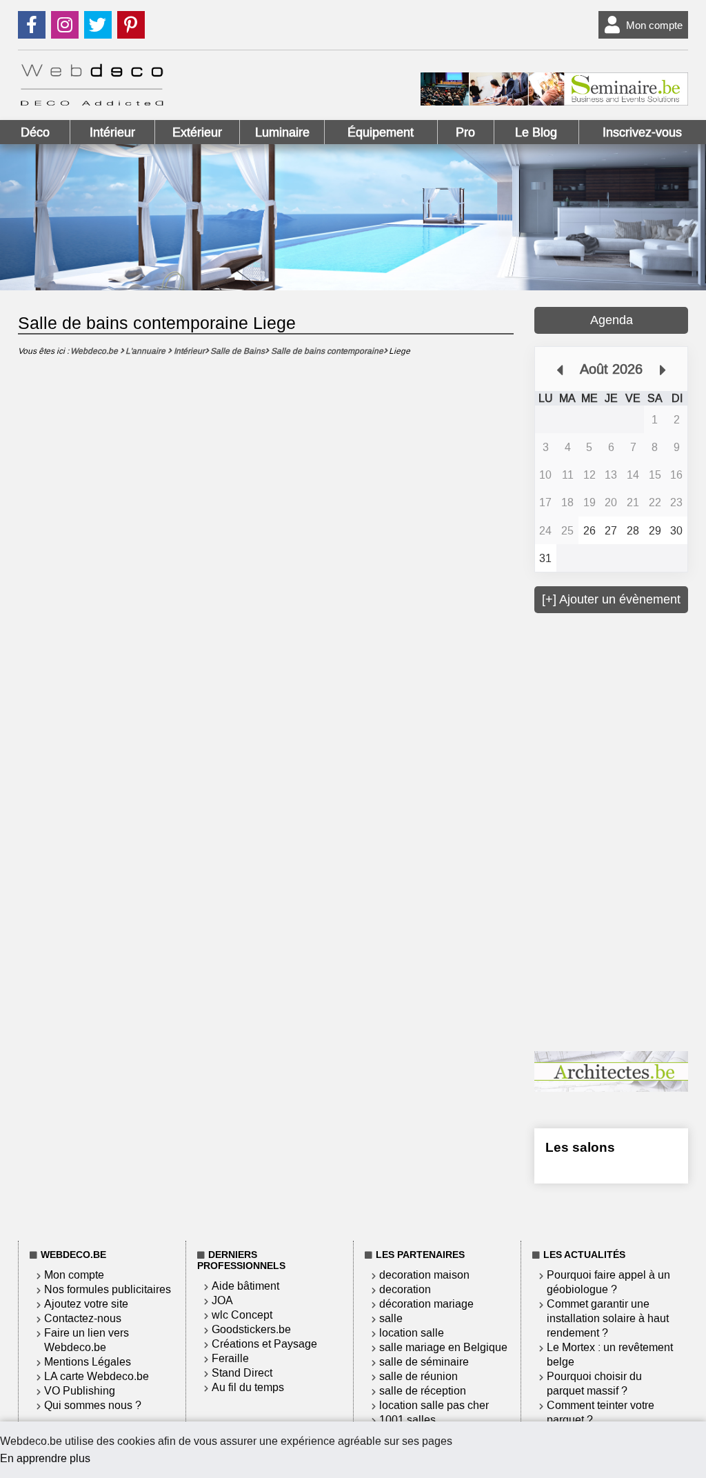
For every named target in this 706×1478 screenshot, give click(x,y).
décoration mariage (426, 1304)
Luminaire (282, 132)
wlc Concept (242, 1315)
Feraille (230, 1358)
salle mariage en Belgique (443, 1347)
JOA (222, 1300)
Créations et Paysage (264, 1344)
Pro (465, 132)
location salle (411, 1333)
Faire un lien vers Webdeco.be (86, 1340)
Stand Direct (242, 1373)
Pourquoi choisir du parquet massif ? (594, 1383)
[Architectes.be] (611, 1088)
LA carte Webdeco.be (96, 1376)
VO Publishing (79, 1391)
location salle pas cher (434, 1405)
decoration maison (424, 1275)
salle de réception (422, 1391)
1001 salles (407, 1419)
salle (391, 1318)
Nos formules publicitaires (107, 1289)
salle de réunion (418, 1376)
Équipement (380, 132)
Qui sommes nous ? (92, 1405)
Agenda (611, 320)
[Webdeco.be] (91, 101)
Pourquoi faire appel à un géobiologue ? (608, 1282)
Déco (35, 132)
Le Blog (536, 132)
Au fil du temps (248, 1387)
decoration (405, 1289)
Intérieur (112, 132)
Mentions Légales (87, 1362)
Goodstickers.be (251, 1329)
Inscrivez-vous (642, 132)
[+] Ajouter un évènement (611, 599)
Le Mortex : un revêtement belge (610, 1354)
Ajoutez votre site (86, 1304)
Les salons (580, 1147)
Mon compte (654, 25)
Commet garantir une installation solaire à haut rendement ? (608, 1318)
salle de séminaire (424, 1362)
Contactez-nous (82, 1318)
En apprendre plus (45, 1458)
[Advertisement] (620, 830)
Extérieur (197, 132)
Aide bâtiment (245, 1286)
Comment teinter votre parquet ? (600, 1412)
